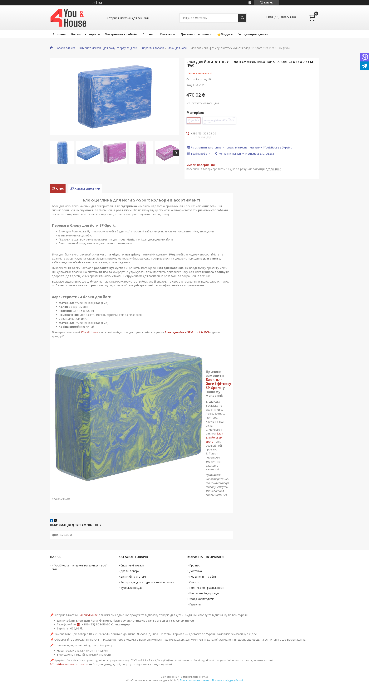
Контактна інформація (204, 593)
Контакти (167, 34)
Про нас (148, 34)
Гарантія (195, 604)
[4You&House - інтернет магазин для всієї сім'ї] (68, 17)
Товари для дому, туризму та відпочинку (147, 582)
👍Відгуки (225, 34)
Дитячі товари (130, 571)
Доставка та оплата (195, 34)
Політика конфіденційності (206, 587)
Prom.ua (203, 676)
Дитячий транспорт (133, 576)
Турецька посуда (131, 587)
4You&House (89, 332)
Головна (59, 34)
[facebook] (51, 521)
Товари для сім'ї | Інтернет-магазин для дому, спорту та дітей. (96, 48)
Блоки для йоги (177, 48)
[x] (55, 521)
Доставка (195, 571)
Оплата (194, 582)
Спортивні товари (152, 48)
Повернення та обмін (121, 34)
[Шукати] (242, 18)
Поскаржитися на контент (195, 680)
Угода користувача (253, 34)
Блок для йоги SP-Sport (214, 437)
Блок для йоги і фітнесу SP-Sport (218, 383)
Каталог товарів (83, 34)
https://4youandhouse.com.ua (69, 664)
